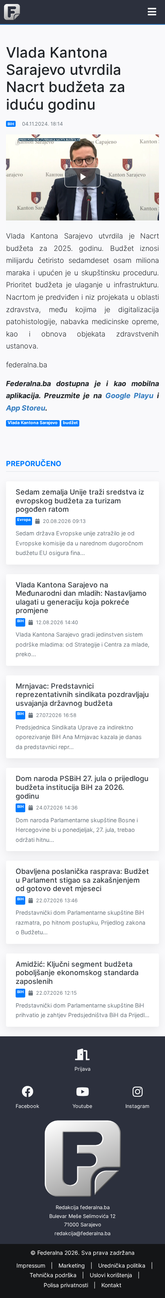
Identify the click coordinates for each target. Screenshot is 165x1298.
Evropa (23, 519)
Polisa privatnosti (67, 1285)
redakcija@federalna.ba (82, 1233)
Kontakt (111, 1285)
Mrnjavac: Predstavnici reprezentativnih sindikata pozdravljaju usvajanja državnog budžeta (82, 694)
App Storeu (25, 408)
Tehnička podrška (54, 1275)
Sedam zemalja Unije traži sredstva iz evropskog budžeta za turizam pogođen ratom (80, 500)
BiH (11, 124)
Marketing (72, 1265)
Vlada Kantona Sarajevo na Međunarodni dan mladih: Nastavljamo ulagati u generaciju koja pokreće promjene (81, 598)
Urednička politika (122, 1265)
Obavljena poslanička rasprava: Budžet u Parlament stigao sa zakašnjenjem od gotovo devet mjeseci (82, 880)
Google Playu (129, 395)
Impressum (31, 1265)
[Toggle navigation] (152, 12)
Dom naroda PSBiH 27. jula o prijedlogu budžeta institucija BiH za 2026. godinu (82, 787)
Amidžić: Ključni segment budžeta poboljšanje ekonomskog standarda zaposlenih (77, 973)
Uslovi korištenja (112, 1275)
